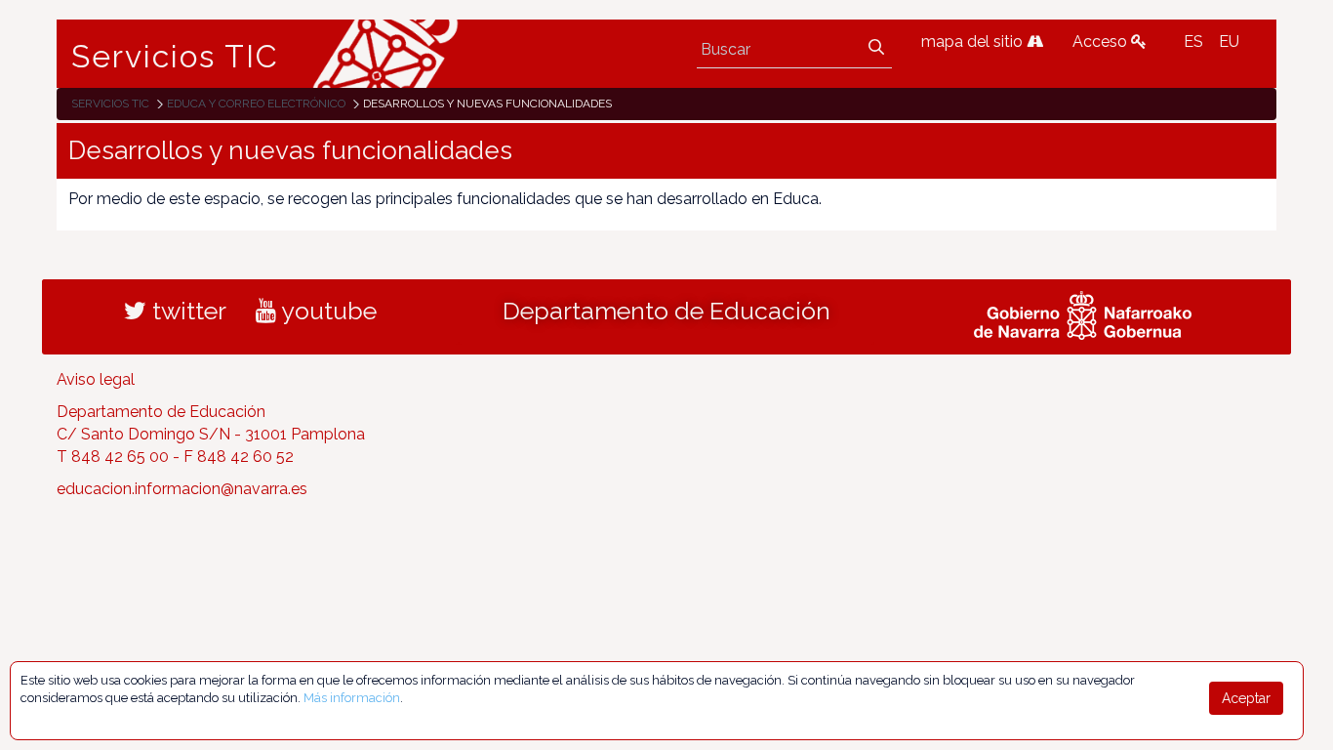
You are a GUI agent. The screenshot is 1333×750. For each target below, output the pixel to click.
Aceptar (1246, 698)
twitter (186, 310)
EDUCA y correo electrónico (256, 103)
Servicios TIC (175, 56)
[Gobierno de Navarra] (1083, 313)
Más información (351, 697)
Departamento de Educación (666, 310)
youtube (326, 310)
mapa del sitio (974, 41)
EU (1229, 41)
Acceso (1101, 41)
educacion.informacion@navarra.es (182, 488)
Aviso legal (96, 379)
